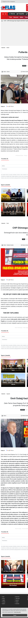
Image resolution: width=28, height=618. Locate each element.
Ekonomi (16, 17)
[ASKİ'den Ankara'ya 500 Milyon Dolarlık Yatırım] (13, 380)
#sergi (25, 155)
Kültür (21, 17)
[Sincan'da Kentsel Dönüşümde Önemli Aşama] (13, 195)
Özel (10, 17)
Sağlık (3, 600)
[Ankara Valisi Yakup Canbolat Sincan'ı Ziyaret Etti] (13, 209)
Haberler (3, 47)
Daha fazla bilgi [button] (17, 612)
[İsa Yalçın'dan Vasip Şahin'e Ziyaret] (13, 566)
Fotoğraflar (21, 13)
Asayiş (3, 601)
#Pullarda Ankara (19, 155)
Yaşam (17, 601)
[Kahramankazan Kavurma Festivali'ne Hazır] (13, 365)
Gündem (17, 603)
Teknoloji (17, 598)
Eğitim (3, 603)
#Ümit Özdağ (18, 528)
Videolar (13, 13)
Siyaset (8, 393)
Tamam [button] (14, 615)
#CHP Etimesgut (18, 327)
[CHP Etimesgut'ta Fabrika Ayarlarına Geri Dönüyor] (13, 581)
